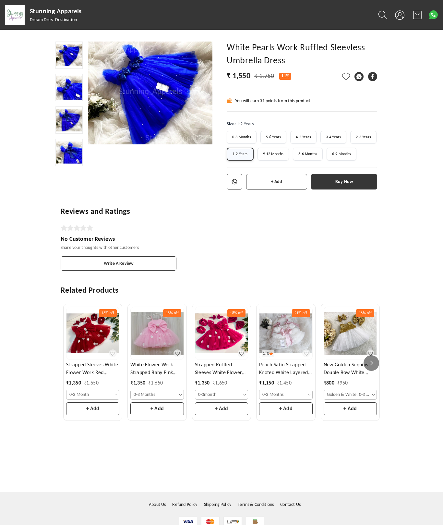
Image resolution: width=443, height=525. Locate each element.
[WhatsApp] (359, 76)
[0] (417, 15)
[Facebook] (372, 76)
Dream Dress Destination (53, 20)
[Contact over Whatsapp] (433, 14)
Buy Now (344, 181)
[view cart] (417, 15)
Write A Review (118, 263)
